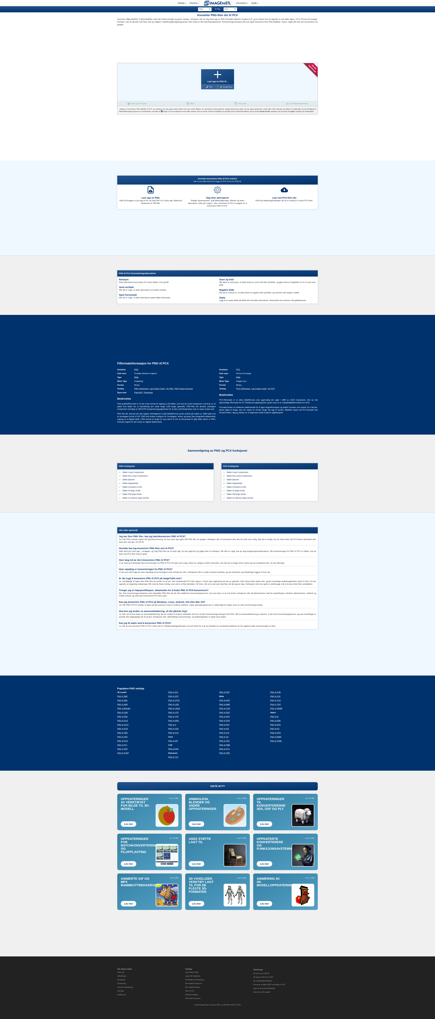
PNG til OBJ (122, 733)
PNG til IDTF (122, 729)
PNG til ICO (224, 733)
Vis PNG (169, 389)
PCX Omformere (243, 389)
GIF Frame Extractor (193, 998)
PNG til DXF (173, 749)
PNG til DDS (224, 713)
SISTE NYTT (217, 786)
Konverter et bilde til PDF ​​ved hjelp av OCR (269, 985)
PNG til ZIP (173, 741)
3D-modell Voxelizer (192, 987)
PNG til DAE (122, 713)
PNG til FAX (224, 725)
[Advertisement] (166, 44)
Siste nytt (120, 972)
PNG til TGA (275, 700)
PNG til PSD (275, 692)
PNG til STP (173, 696)
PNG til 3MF (122, 696)
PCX (143, 19)
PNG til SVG (275, 733)
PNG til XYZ (173, 733)
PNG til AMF (122, 705)
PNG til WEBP (276, 708)
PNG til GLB (122, 721)
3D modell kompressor (193, 983)
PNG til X (172, 725)
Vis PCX (271, 389)
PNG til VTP (173, 717)
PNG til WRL (173, 721)
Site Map (120, 991)
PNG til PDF (224, 692)
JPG (195, 419)
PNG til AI (274, 717)
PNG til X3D (173, 729)
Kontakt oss (121, 995)
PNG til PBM (224, 745)
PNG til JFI (224, 737)
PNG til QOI (275, 696)
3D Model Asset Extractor (194, 980)
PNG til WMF (275, 737)
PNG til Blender (123, 708)
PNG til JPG (224, 741)
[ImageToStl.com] (217, 3)
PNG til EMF (275, 721)
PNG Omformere (141, 389)
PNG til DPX (224, 717)
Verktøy (181, 3)
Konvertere (241, 3)
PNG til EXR (224, 721)
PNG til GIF (224, 729)
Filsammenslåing (191, 995)
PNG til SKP (122, 749)
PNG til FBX (122, 717)
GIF (165, 414)
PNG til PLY (122, 745)
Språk (254, 3)
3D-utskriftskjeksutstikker (262, 981)
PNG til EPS (275, 725)
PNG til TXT (173, 757)
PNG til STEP (123, 753)
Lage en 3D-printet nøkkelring (264, 988)
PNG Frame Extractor (183, 389)
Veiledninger (121, 976)
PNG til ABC (122, 700)
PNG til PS (274, 729)
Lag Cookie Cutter (157, 389)
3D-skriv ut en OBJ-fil (261, 973)
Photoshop (148, 393)
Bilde (136, 377)
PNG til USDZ (174, 708)
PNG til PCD (122, 741)
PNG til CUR (224, 708)
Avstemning (121, 983)
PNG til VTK (173, 713)
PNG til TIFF (275, 705)
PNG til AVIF (224, 700)
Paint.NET (138, 393)
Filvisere (193, 3)
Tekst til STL (189, 991)
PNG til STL (173, 692)
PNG (128, 19)
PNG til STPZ (174, 700)
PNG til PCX (224, 749)
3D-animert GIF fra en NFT (263, 977)
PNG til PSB (224, 753)
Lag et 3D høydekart (192, 976)
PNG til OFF (122, 737)
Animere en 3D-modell (261, 992)
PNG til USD (173, 705)
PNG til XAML (276, 741)
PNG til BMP (224, 705)
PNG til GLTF (123, 725)
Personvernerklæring (125, 987)
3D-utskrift (121, 980)
